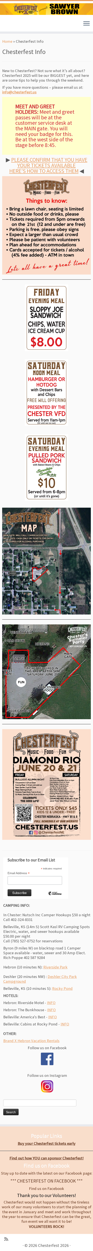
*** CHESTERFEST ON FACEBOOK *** (46, 1181)
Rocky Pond (62, 988)
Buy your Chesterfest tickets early (46, 1143)
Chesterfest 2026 (53, 1245)
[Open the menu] (86, 24)
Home (7, 41)
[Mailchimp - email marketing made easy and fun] (54, 897)
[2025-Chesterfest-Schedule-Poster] (46, 784)
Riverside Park (55, 967)
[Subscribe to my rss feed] (6, 1239)
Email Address (19, 873)
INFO (51, 1002)
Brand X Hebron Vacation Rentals (31, 1040)
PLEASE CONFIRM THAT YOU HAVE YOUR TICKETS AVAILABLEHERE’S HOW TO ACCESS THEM (48, 165)
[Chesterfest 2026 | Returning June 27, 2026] (46, 9)
